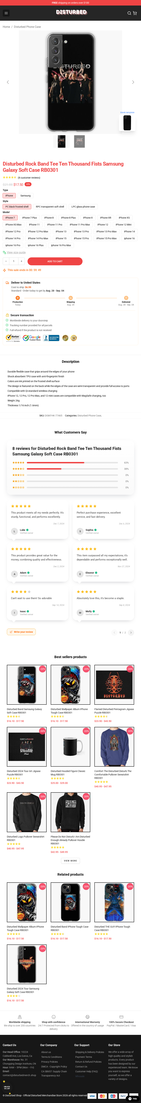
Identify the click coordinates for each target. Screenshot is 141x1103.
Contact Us (81, 1066)
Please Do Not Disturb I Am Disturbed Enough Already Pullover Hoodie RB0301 (70, 840)
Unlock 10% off (7, 1088)
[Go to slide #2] (79, 141)
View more (70, 861)
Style (5, 201)
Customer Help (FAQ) (86, 1071)
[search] (129, 13)
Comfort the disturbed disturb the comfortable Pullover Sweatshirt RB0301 (112, 774)
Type (5, 190)
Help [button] (135, 1098)
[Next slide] (133, 82)
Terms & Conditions (51, 1057)
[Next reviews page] (131, 632)
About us (46, 1052)
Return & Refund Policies (88, 1061)
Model (6, 212)
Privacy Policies (49, 1061)
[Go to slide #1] (61, 141)
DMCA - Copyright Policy (54, 1066)
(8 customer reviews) (29, 177)
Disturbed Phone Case (27, 26)
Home (6, 26)
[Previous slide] (8, 82)
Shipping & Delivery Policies (89, 1052)
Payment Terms (83, 1057)
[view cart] (135, 13)
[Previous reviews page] (114, 632)
